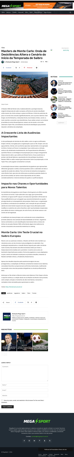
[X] (50, 441)
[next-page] (5, 354)
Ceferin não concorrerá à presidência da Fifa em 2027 (9, 348)
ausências (9, 293)
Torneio (34, 293)
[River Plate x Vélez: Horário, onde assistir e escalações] (54, 115)
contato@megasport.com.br (39, 436)
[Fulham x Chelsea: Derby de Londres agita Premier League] (24, 342)
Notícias (8, 345)
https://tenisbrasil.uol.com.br (13, 287)
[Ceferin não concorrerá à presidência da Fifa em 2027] (9, 342)
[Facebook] (24, 441)
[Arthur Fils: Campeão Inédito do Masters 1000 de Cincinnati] (54, 107)
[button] (70, 12)
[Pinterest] (39, 441)
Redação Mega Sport (12, 62)
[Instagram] (29, 441)
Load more (61, 122)
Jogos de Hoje (40, 345)
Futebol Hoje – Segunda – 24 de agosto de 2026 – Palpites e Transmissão (40, 348)
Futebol (60, 113)
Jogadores (17, 293)
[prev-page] (2, 354)
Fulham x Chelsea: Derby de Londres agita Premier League (25, 348)
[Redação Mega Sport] (2, 62)
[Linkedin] (34, 441)
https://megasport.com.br (18, 315)
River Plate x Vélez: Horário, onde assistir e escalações (64, 116)
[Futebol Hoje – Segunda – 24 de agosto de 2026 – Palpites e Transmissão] (40, 342)
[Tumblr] (45, 441)
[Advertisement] (37, 30)
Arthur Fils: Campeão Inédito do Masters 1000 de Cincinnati (64, 108)
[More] (37, 68)
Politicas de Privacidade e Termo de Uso (55, 449)
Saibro (23, 293)
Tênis (3, 47)
